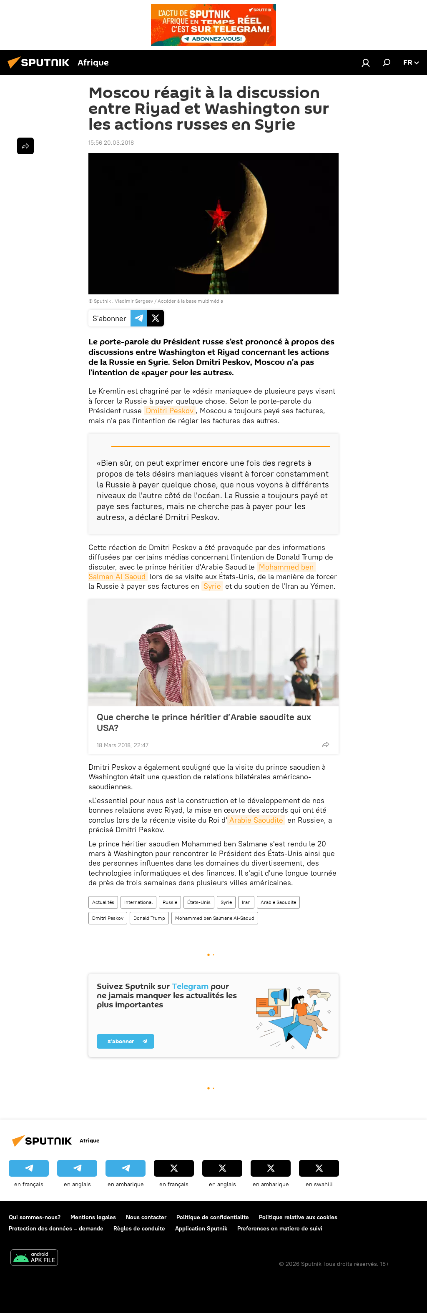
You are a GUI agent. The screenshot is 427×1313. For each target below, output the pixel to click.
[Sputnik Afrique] (41, 69)
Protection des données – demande (56, 1228)
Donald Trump (149, 918)
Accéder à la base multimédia (190, 301)
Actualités (103, 902)
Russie (170, 902)
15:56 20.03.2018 (111, 142)
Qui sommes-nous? (34, 1217)
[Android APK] (34, 1258)
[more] (325, 744)
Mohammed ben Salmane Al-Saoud (214, 918)
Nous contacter (146, 1217)
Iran (246, 902)
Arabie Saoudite (256, 820)
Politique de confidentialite (212, 1217)
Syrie (212, 586)
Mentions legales (93, 1217)
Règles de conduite (139, 1228)
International (138, 902)
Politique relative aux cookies (298, 1217)
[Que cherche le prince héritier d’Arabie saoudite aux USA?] (213, 653)
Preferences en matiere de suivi (279, 1228)
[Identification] (365, 62)
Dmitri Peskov (169, 410)
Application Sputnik (201, 1228)
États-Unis (199, 902)
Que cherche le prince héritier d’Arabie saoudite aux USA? (204, 722)
